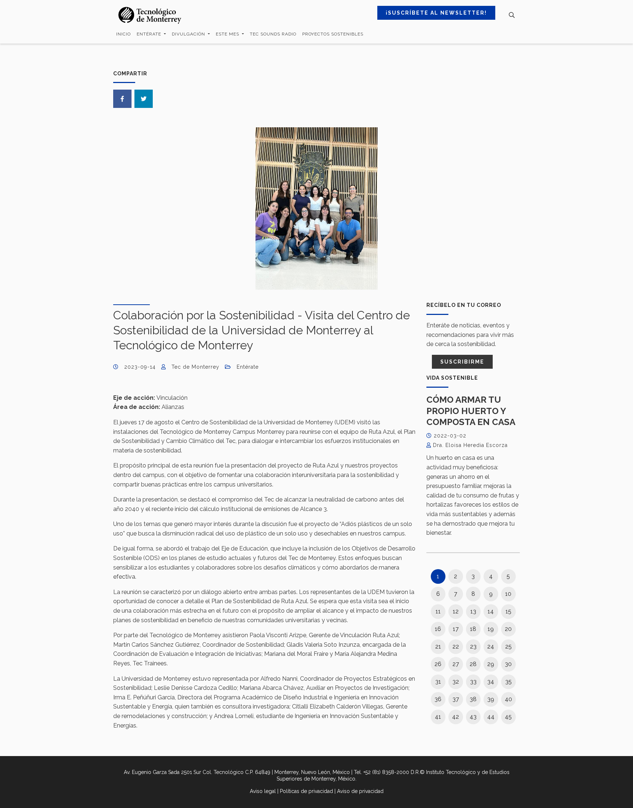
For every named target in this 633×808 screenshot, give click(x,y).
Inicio (123, 34)
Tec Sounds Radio (273, 34)
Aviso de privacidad (360, 791)
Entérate (150, 34)
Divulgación (189, 34)
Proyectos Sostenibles (332, 34)
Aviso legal (263, 791)
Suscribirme (462, 362)
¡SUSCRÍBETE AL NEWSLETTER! (436, 13)
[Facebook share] (122, 99)
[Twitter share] (143, 99)
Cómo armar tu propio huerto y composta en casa (470, 410)
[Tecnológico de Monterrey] (149, 15)
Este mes (228, 34)
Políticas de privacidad (306, 791)
